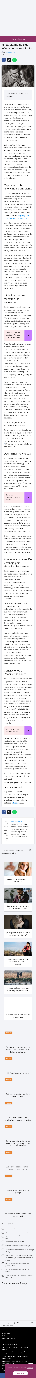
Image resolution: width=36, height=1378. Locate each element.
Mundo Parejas (18, 39)
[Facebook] (4, 60)
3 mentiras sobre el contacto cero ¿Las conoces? (19, 1276)
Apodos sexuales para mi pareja (17, 1232)
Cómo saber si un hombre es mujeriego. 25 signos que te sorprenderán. (19, 1251)
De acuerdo (20, 1373)
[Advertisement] (18, 18)
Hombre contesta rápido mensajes (18, 1246)
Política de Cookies (8, 1338)
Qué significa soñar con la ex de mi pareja (17, 1270)
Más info (30, 1368)
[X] (9, 60)
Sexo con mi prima (12, 1228)
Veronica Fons (10, 53)
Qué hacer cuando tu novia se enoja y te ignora (19, 1237)
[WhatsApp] (14, 60)
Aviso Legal (6, 1333)
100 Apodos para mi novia (14, 1242)
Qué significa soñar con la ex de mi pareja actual (17, 1264)
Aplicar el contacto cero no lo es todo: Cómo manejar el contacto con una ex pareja (19, 1257)
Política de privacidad (9, 1336)
